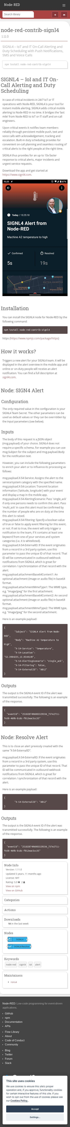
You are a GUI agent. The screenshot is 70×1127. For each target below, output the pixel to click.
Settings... (35, 1117)
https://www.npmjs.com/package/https (34, 338)
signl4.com (9, 377)
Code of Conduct (14, 1040)
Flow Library (12, 1031)
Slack (8, 1063)
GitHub (9, 1013)
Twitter (9, 1054)
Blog (7, 1050)
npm (7, 1017)
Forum (8, 1058)
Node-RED (12, 4)
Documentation (13, 1021)
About (8, 1036)
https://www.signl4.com (16, 174)
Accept (35, 1109)
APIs (7, 1026)
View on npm (13, 886)
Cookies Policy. (19, 1100)
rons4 (14, 982)
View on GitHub (14, 890)
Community (11, 1044)
